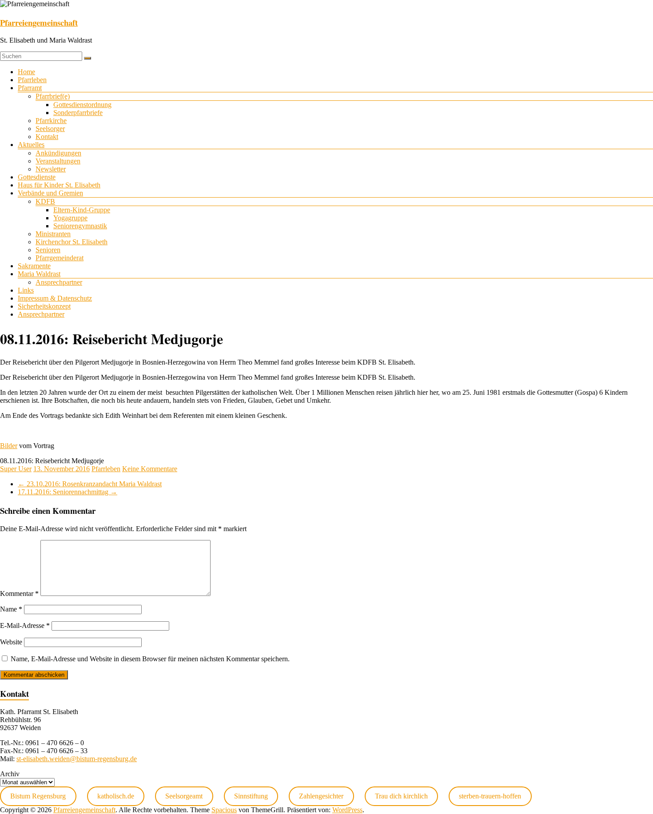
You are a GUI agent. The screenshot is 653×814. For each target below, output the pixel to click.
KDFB (45, 201)
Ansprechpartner (59, 282)
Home (26, 71)
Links (26, 290)
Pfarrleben (32, 79)
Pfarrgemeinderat (60, 258)
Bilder (8, 445)
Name (11, 609)
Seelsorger (50, 128)
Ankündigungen (58, 153)
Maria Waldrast (39, 274)
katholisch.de (115, 796)
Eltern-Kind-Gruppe (81, 210)
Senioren (48, 250)
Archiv (10, 774)
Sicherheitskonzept (44, 306)
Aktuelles (31, 144)
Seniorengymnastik (80, 226)
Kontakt (47, 136)
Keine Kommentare (149, 469)
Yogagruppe (70, 218)
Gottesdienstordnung (82, 104)
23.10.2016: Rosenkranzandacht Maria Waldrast (90, 484)
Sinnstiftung (251, 796)
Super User (16, 469)
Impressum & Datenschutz (55, 298)
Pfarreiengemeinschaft (39, 22)
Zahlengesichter (321, 796)
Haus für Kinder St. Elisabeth (59, 185)
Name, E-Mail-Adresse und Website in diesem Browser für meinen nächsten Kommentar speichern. (150, 659)
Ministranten (53, 234)
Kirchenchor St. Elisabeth (72, 242)
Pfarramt (30, 87)
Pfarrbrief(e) (53, 96)
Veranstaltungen (58, 161)
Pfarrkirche (51, 120)
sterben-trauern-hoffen (490, 796)
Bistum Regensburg (38, 796)
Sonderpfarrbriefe (78, 112)
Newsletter (51, 169)
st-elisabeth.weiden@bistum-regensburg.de (76, 758)
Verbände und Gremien (50, 193)
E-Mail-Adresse (25, 625)
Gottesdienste (37, 177)
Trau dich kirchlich (401, 796)
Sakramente (34, 266)
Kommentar (19, 593)
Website (11, 642)
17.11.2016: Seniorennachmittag (67, 492)
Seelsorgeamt (184, 796)
